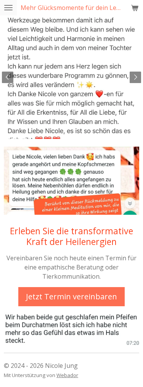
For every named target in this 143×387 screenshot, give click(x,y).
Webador (67, 375)
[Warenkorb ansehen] (134, 7)
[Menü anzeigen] (8, 7)
